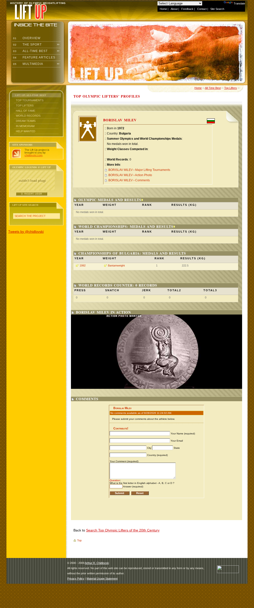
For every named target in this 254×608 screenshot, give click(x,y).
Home (163, 8)
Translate (239, 3)
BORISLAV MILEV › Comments (129, 180)
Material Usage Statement (102, 578)
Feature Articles (33, 57)
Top (79, 540)
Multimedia (27, 64)
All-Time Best (30, 51)
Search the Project (30, 215)
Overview (26, 38)
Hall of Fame (25, 110)
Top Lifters (24, 105)
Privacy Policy (75, 578)
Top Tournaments (29, 100)
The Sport (27, 44)
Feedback (187, 8)
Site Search (217, 8)
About (174, 8)
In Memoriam (25, 126)
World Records (28, 115)
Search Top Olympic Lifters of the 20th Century (122, 530)
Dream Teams (25, 120)
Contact (202, 8)
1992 (83, 265)
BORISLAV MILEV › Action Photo (130, 175)
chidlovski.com (33, 155)
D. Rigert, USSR (31, 193)
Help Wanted (25, 131)
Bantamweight (116, 265)
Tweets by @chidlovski (26, 232)
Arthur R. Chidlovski (97, 562)
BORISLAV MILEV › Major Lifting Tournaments (139, 170)
